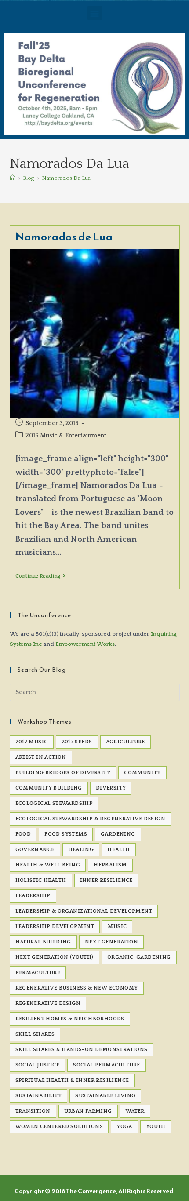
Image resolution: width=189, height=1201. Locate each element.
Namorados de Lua (64, 237)
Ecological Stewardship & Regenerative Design (90, 819)
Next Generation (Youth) (54, 957)
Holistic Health (40, 880)
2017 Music (31, 742)
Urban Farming (88, 1111)
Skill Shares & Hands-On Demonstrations (81, 1049)
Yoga (124, 1126)
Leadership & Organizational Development (84, 911)
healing (81, 849)
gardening (118, 834)
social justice (37, 1065)
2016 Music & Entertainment (65, 435)
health (118, 849)
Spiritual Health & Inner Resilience (72, 1080)
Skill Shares (35, 1034)
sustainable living (105, 1096)
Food (23, 834)
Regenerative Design (48, 1003)
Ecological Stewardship (54, 803)
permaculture (38, 972)
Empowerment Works (85, 644)
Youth (156, 1126)
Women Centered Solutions (59, 1126)
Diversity (111, 788)
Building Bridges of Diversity (63, 772)
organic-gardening (139, 957)
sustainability (38, 1096)
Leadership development (54, 926)
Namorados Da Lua (66, 178)
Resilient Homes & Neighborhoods (69, 1019)
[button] (94, 13)
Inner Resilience (106, 880)
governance (35, 849)
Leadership (33, 896)
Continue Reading (40, 576)
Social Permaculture (106, 1065)
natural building (43, 942)
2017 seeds (77, 742)
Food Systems (65, 834)
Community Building (48, 788)
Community (142, 772)
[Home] (12, 178)
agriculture (125, 742)
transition (33, 1111)
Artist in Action (40, 757)
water (135, 1111)
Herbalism (110, 865)
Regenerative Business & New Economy (76, 988)
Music (117, 926)
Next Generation (111, 942)
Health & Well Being (47, 865)
